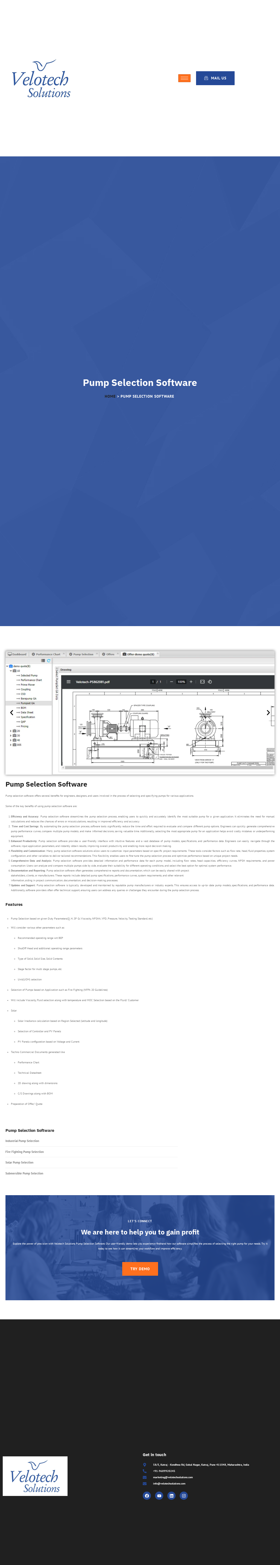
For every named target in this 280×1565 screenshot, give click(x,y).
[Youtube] (159, 1496)
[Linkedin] (171, 1496)
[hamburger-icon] (184, 78)
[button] (11, 712)
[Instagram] (184, 1496)
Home (110, 396)
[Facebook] (147, 1496)
